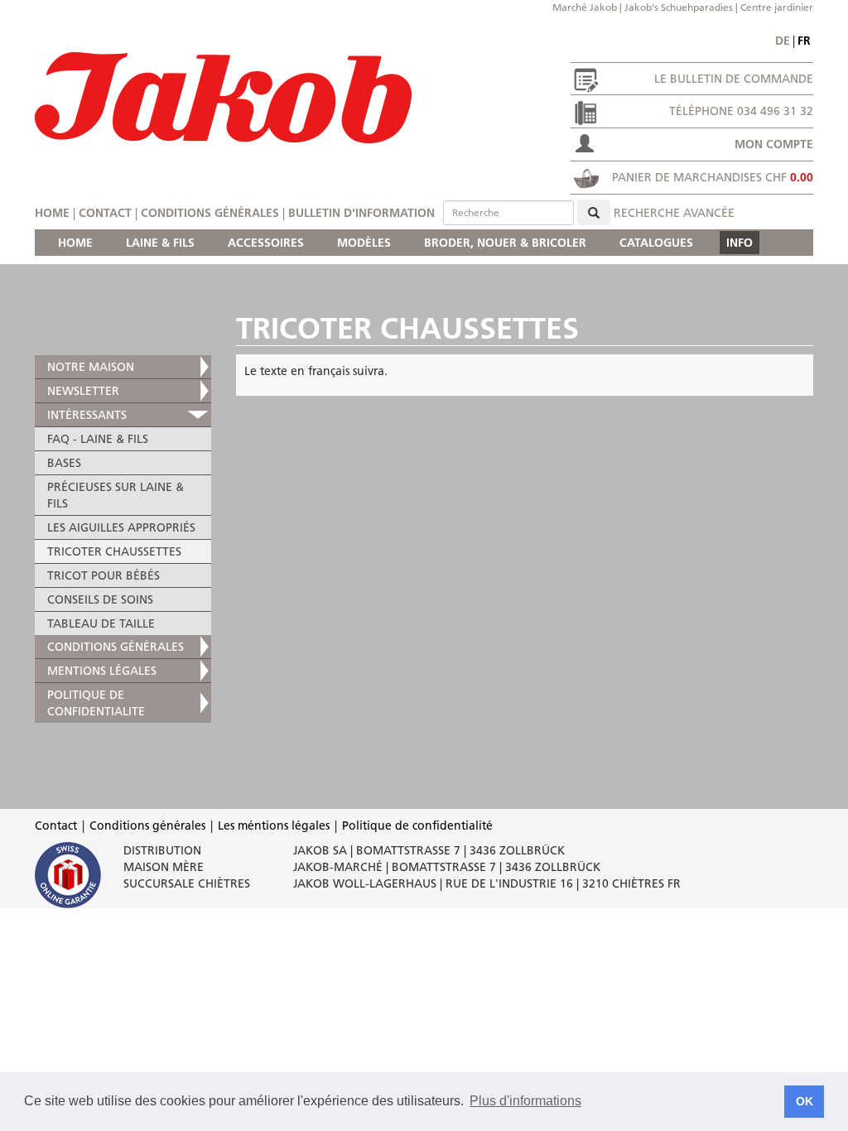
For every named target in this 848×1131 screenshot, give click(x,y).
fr (804, 40)
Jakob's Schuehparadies (678, 7)
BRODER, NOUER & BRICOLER (505, 242)
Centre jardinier (776, 7)
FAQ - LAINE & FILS (97, 438)
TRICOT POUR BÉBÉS (103, 575)
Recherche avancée (674, 212)
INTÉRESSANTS (87, 414)
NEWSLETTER (83, 390)
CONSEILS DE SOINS (100, 599)
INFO (739, 242)
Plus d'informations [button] (525, 1101)
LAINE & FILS (160, 242)
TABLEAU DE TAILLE (101, 623)
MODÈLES (364, 242)
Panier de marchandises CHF (712, 177)
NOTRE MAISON (90, 366)
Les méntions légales (274, 825)
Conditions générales (210, 212)
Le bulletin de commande (733, 78)
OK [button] (804, 1101)
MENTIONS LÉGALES (102, 670)
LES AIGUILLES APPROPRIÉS (121, 527)
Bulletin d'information (361, 212)
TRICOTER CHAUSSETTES (114, 551)
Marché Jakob (584, 7)
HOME (75, 242)
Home (52, 212)
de (782, 40)
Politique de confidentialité (417, 825)
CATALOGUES (656, 242)
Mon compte (774, 144)
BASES (64, 462)
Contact (105, 212)
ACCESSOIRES (266, 242)
